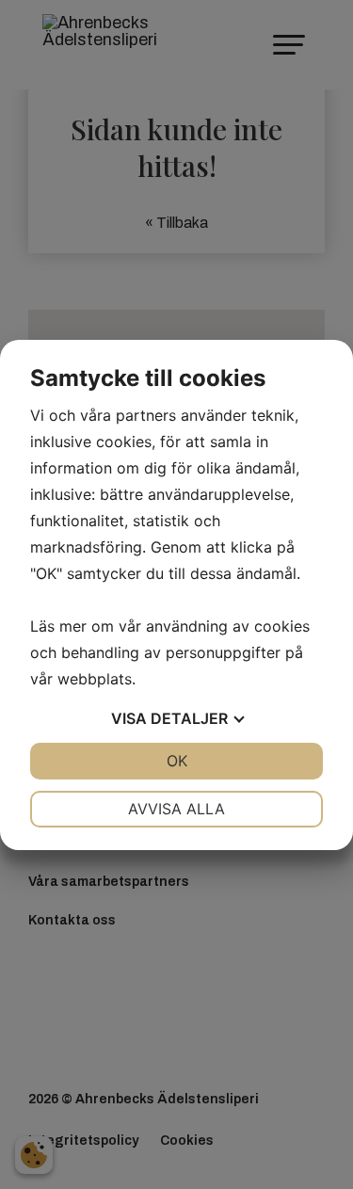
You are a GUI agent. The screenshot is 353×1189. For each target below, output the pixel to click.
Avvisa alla (176, 808)
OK (177, 760)
